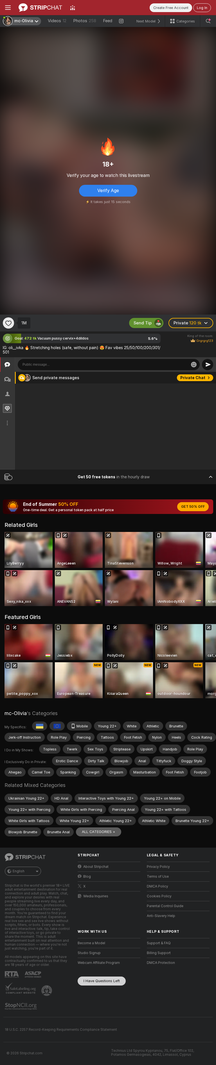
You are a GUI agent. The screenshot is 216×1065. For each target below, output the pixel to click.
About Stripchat (96, 867)
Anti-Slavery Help (161, 916)
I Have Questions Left (102, 981)
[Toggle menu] (8, 7)
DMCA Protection (161, 963)
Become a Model (91, 943)
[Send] (207, 364)
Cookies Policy (159, 896)
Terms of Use (158, 877)
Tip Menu (196, 378)
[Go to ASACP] (33, 974)
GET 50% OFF (193, 507)
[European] (57, 726)
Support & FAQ (159, 943)
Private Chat (192, 421)
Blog (87, 877)
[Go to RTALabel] (12, 974)
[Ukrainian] (39, 726)
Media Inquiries (96, 896)
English (18, 871)
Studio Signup (89, 953)
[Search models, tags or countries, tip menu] (208, 21)
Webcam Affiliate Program (99, 963)
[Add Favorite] (8, 323)
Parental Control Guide (165, 906)
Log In (202, 8)
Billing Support (159, 953)
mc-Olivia (15, 713)
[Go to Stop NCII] (21, 1006)
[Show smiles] (193, 364)
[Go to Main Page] (40, 7)
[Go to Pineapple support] (47, 990)
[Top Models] (72, 7)
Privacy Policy (158, 867)
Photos (84, 20)
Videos (57, 20)
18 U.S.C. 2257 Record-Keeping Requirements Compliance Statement (61, 1030)
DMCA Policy (157, 886)
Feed (107, 20)
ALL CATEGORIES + (98, 832)
